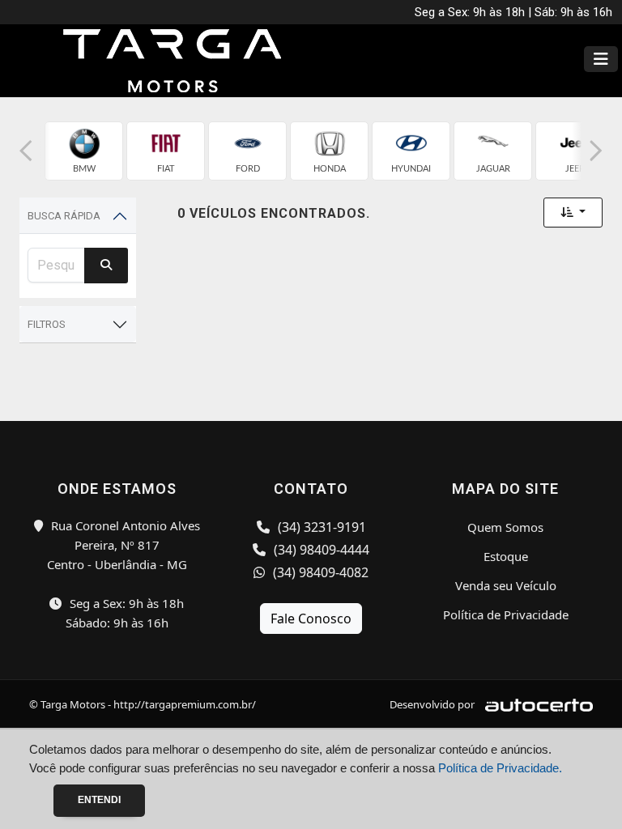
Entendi (99, 800)
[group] (84, 151)
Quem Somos (505, 527)
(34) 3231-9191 (320, 527)
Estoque (506, 556)
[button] (26, 151)
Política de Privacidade (506, 614)
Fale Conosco (311, 618)
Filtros (47, 324)
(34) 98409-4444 (320, 550)
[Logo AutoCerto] (535, 704)
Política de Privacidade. (500, 768)
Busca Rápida (64, 216)
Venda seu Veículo (505, 585)
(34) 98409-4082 (319, 572)
